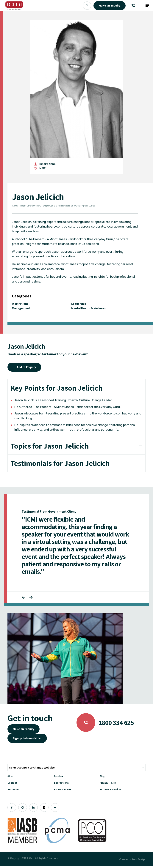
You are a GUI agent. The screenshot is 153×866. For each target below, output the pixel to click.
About (11, 776)
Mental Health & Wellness (88, 308)
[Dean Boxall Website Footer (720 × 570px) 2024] (65, 658)
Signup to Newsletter (27, 738)
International (61, 782)
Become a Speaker (110, 789)
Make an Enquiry (23, 729)
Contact (12, 782)
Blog (101, 776)
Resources (13, 789)
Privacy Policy (107, 782)
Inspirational (47, 164)
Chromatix (125, 859)
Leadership (78, 304)
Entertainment (62, 789)
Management (21, 308)
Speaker (58, 776)
